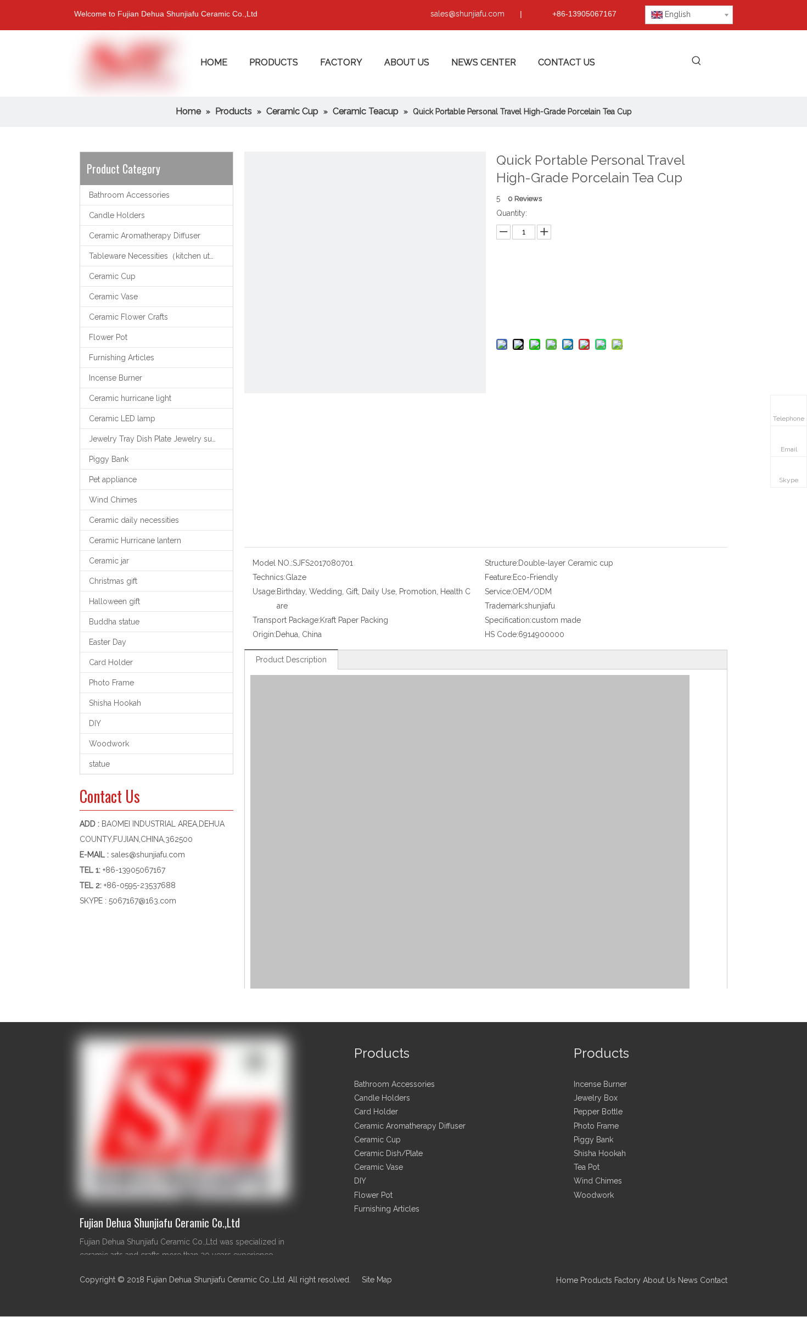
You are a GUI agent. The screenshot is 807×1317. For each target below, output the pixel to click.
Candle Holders (117, 215)
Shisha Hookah (115, 703)
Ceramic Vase (113, 296)
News (688, 1280)
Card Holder (111, 662)
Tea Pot (586, 1167)
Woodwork (109, 743)
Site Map (377, 1279)
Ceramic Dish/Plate (388, 1153)
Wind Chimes (113, 499)
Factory (627, 1280)
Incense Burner (115, 377)
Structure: (501, 563)
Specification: (508, 620)
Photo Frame (111, 682)
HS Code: (501, 634)
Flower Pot (108, 337)
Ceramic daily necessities (134, 520)
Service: (498, 591)
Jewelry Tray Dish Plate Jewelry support (160, 438)
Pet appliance (113, 479)
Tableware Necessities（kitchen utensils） (161, 256)
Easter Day (107, 642)
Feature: (499, 577)
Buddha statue (114, 621)
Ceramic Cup (112, 276)
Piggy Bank (108, 459)
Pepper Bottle (598, 1111)
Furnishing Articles (121, 357)
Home (567, 1280)
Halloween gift (114, 601)
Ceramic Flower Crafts (128, 316)
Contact (713, 1280)
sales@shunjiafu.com (467, 13)
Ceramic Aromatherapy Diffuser (144, 235)
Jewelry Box (596, 1097)
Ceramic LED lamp (122, 418)
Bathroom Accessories (129, 195)
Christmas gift (113, 581)
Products (597, 1280)
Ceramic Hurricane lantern (135, 540)
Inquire (609, 283)
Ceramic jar (109, 560)
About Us (659, 1280)
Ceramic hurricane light (130, 398)
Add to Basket (609, 310)
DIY (95, 723)
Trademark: (504, 605)
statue (99, 764)
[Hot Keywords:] (696, 61)
